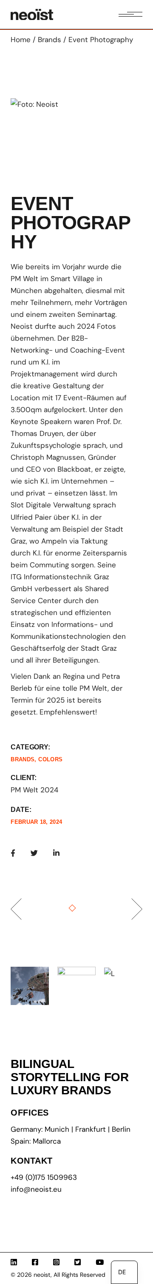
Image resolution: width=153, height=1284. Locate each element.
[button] (28, 135)
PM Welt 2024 (34, 789)
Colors (50, 759)
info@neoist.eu (36, 1189)
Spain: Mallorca (36, 1141)
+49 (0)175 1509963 (44, 1177)
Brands (22, 759)
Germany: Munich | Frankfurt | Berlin (70, 1129)
